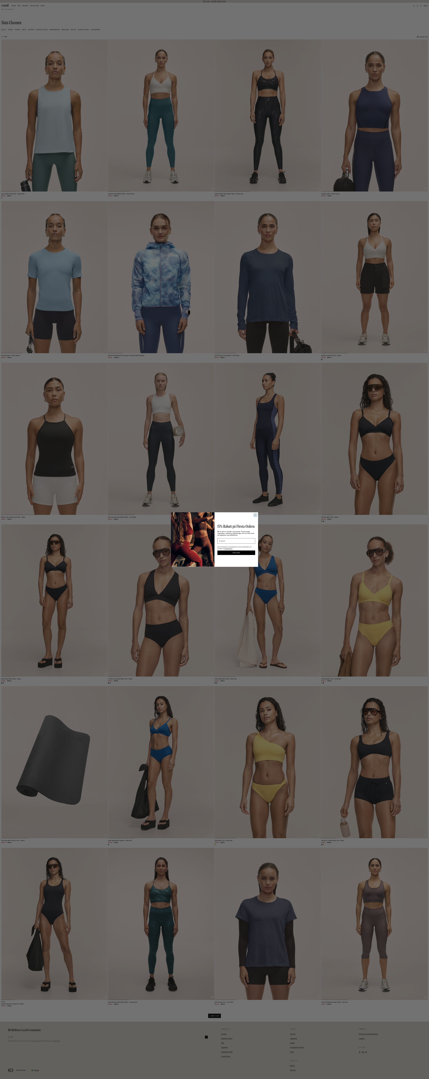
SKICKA (236, 553)
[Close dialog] (255, 515)
